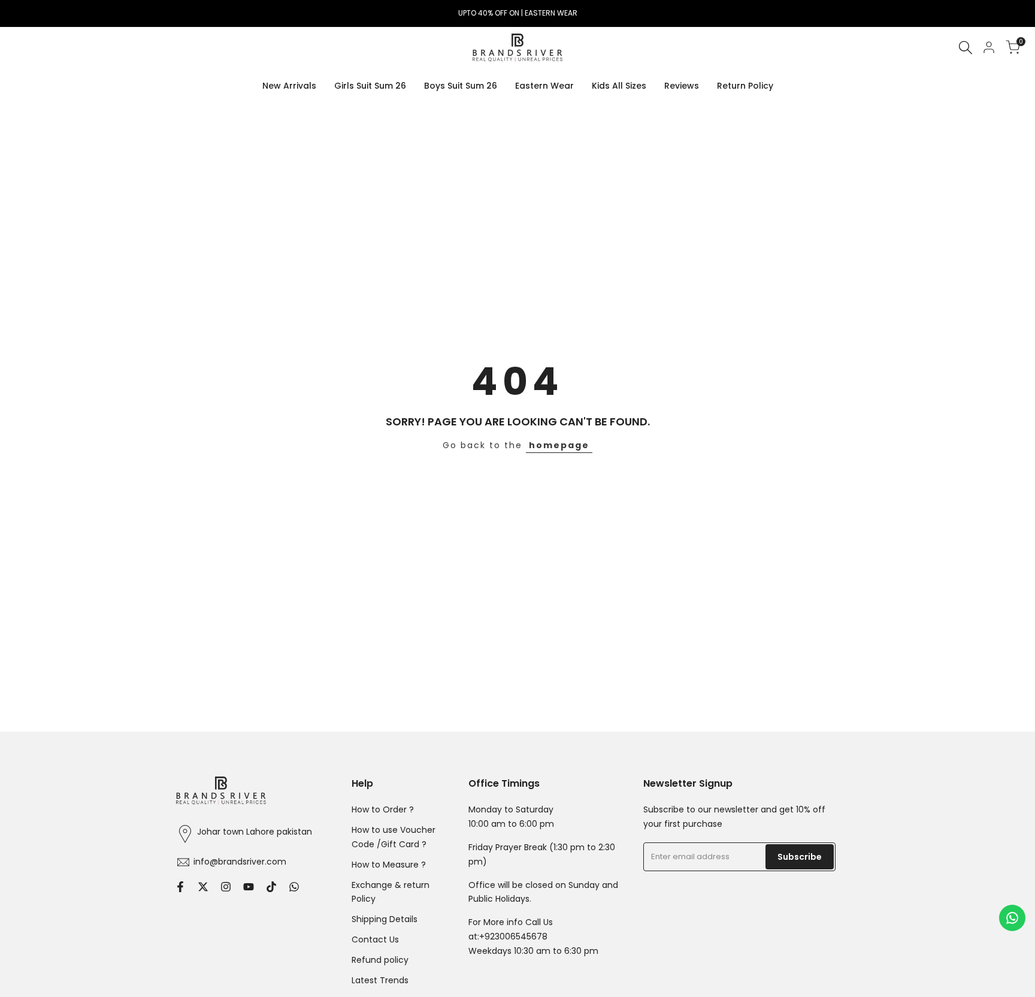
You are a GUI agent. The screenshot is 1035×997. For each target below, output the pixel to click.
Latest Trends (380, 980)
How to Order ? (383, 809)
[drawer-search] (965, 48)
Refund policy (380, 960)
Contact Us (375, 939)
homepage (559, 445)
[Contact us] (1012, 918)
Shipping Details (384, 919)
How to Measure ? (389, 865)
